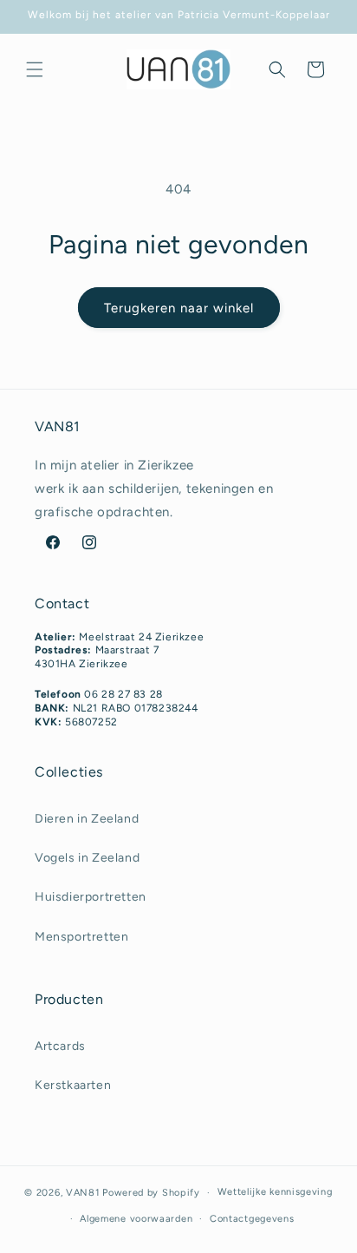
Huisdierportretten (90, 896)
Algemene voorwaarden (136, 1218)
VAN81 (83, 1192)
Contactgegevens (252, 1218)
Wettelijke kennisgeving (275, 1191)
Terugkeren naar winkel (179, 308)
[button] (35, 69)
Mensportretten (81, 936)
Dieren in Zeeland (87, 818)
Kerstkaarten (73, 1085)
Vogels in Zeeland (87, 857)
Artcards (60, 1046)
